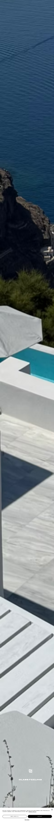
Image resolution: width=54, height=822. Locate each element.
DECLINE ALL (15, 816)
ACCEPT (40, 816)
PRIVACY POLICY (32, 811)
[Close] (50, 809)
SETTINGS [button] (27, 819)
